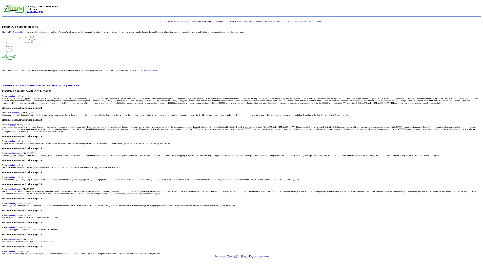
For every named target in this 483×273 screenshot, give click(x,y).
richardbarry (15, 113)
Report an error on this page (259, 256)
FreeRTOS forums (314, 21)
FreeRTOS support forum (16, 32)
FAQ (45, 85)
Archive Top (55, 85)
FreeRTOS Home (10, 85)
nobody (13, 96)
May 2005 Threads (71, 85)
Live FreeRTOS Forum (30, 85)
